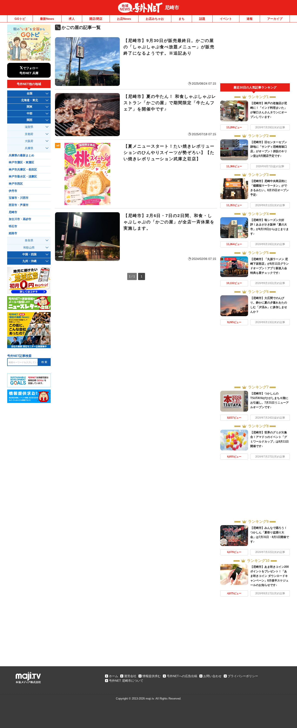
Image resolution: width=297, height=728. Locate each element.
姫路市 (13, 233)
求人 (72, 18)
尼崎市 (172, 7)
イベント (226, 18)
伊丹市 (13, 190)
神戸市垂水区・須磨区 (23, 176)
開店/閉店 (95, 18)
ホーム (113, 676)
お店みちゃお (155, 18)
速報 (250, 18)
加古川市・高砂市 (20, 219)
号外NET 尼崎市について (126, 680)
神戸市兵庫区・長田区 (23, 169)
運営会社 (130, 676)
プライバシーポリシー (243, 676)
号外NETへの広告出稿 (182, 676)
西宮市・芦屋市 (18, 205)
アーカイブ (274, 18)
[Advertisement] (255, 54)
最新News (47, 18)
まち (182, 18)
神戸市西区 (16, 183)
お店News (124, 18)
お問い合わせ (212, 676)
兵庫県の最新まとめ (21, 155)
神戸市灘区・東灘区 (21, 162)
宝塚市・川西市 (18, 197)
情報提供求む (151, 676)
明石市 (13, 226)
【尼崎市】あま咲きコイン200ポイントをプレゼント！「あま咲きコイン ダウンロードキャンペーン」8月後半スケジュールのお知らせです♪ (269, 576)
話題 (202, 18)
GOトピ (20, 18)
